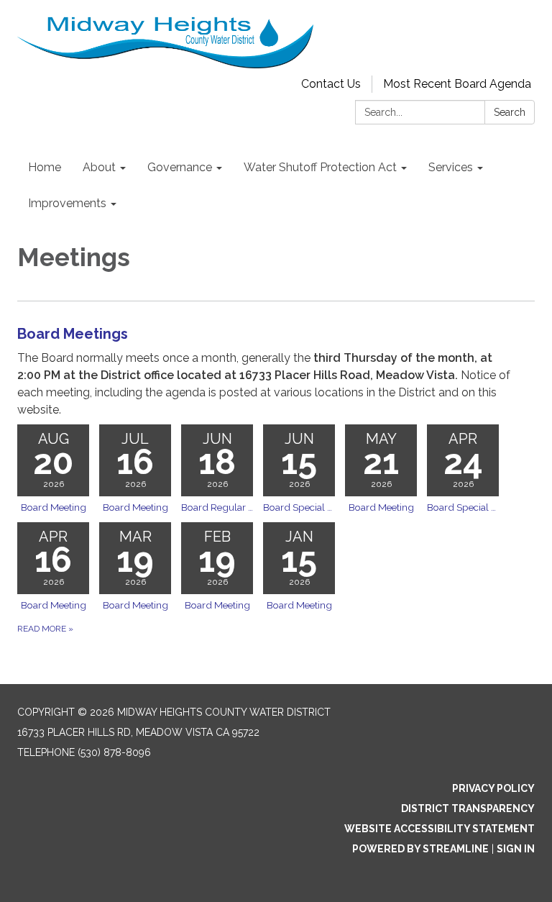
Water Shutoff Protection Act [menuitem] (320, 167)
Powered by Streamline (420, 849)
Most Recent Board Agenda (457, 84)
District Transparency (468, 808)
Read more (45, 629)
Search (509, 112)
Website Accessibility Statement (439, 828)
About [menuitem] (99, 167)
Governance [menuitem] (179, 167)
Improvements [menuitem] (67, 203)
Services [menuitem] (450, 167)
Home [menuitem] (44, 167)
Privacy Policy (493, 788)
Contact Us (331, 84)
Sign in (516, 849)
